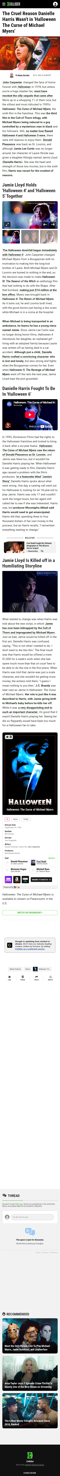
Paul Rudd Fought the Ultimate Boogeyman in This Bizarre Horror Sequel (39, 545)
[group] (30, 215)
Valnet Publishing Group (34, 1465)
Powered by (8, 887)
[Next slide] (53, 224)
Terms (38, 1252)
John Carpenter (34, 847)
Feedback (54, 1252)
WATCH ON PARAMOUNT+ (30, 912)
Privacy (45, 1252)
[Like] (7, 737)
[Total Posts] (41, 551)
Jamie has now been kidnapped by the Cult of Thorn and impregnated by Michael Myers (28, 628)
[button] (11, 236)
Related (30, 538)
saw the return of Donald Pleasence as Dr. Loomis (28, 450)
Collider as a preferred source (30, 949)
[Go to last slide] (45, 224)
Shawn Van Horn (23, 75)
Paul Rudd (41, 861)
